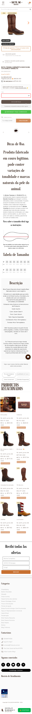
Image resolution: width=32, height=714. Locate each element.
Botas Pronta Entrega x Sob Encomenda (13, 608)
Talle (2, 92)
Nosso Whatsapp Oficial (8, 601)
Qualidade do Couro (23, 374)
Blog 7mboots (5, 627)
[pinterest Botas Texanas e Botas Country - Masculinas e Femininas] (23, 665)
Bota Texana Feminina (8, 620)
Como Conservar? (9, 379)
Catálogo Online (16, 670)
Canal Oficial (5, 613)
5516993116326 (8, 638)
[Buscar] (30, 9)
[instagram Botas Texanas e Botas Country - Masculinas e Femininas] (3, 665)
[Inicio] (16, 4)
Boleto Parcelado (6, 592)
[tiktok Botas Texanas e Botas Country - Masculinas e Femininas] (18, 665)
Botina (3, 625)
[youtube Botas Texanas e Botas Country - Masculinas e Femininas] (13, 665)
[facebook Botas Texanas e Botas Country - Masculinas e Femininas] (8, 665)
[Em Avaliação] (4, 693)
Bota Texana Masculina (8, 618)
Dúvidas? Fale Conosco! (16, 112)
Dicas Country (5, 596)
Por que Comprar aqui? (9, 374)
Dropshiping (5, 589)
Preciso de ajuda (6, 606)
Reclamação (5, 615)
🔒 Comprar (24, 710)
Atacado (3, 594)
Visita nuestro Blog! (9, 651)
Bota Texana (5, 622)
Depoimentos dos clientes (9, 599)
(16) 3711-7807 (8, 642)
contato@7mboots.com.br (12, 645)
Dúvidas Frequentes (23, 379)
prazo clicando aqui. (21, 88)
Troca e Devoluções (7, 603)
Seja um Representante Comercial (11, 611)
